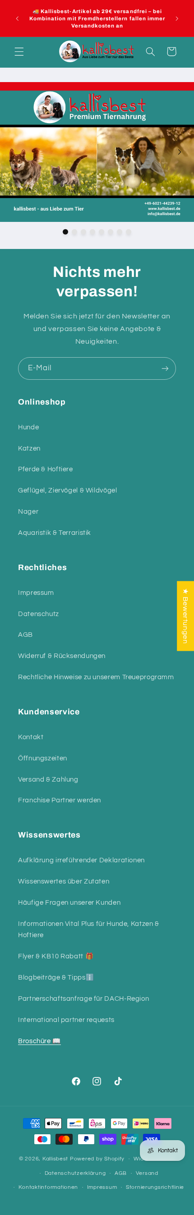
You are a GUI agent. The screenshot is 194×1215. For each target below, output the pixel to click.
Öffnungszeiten (42, 758)
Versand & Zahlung (48, 779)
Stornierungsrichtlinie (155, 1187)
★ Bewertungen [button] (185, 616)
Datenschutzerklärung (75, 1173)
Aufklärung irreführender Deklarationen (81, 860)
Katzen (29, 448)
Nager (28, 511)
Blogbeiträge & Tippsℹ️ (56, 977)
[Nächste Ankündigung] (177, 18)
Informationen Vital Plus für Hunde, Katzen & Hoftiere (88, 929)
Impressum (36, 592)
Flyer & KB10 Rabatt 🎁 (55, 956)
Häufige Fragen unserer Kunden (69, 902)
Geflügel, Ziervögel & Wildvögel (67, 490)
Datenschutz (38, 614)
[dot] (65, 232)
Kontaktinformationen (48, 1187)
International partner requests (66, 1020)
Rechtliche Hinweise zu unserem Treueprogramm (96, 677)
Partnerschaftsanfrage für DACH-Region (83, 998)
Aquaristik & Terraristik (54, 532)
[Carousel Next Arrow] (179, 152)
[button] (19, 51)
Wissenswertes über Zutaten (63, 881)
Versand (147, 1173)
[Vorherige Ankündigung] (17, 18)
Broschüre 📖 (39, 1041)
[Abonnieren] (165, 368)
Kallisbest (56, 1158)
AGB (25, 634)
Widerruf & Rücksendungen (62, 656)
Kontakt (30, 737)
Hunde (28, 427)
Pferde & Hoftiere (45, 469)
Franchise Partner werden (59, 800)
